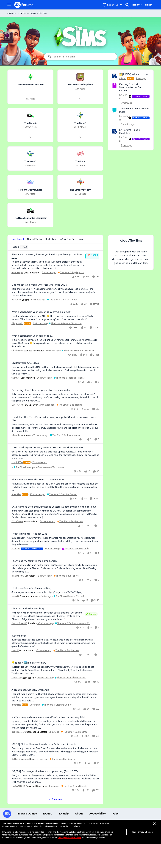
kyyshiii (15, 650)
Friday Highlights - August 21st (29, 533)
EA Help (64, 813)
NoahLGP (16, 677)
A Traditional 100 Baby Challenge (30, 689)
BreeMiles (16, 494)
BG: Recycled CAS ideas (25, 363)
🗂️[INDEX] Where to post (133, 74)
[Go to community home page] (23, 5)
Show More (57, 799)
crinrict (122, 78)
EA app (47, 813)
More (81, 239)
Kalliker (14, 759)
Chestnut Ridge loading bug (27, 608)
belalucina (16, 299)
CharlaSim (16, 350)
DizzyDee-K (17, 521)
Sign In (148, 4)
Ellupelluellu (17, 323)
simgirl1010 (17, 462)
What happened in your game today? (32, 335)
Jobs (115, 813)
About (79, 813)
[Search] (127, 5)
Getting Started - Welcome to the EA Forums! (130, 87)
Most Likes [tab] (50, 239)
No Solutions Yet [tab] (67, 239)
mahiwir (15, 575)
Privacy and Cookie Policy (69, 838)
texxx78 (15, 596)
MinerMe (15, 435)
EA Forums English (28, 13)
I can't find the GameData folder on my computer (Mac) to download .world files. (54, 419)
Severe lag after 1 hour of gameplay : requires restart (41, 390)
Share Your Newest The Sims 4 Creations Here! (37, 479)
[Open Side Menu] (9, 4)
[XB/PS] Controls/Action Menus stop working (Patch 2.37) (44, 771)
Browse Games (27, 813)
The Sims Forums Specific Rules (134, 110)
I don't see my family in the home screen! (34, 561)
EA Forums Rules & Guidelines (129, 131)
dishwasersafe (18, 731)
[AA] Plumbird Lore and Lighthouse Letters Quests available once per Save (54, 506)
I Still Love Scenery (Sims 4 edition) (31, 588)
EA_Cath (15, 548)
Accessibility (97, 813)
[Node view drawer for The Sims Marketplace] (80, 99)
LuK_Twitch (17, 404)
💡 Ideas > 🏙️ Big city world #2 (28, 662)
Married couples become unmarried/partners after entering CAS (48, 717)
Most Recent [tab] (17, 239)
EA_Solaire (123, 118)
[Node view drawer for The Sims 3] (80, 137)
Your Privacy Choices (142, 832)
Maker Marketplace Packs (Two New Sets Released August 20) (47, 447)
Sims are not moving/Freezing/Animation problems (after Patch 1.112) (47, 256)
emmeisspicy (18, 272)
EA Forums (12, 13)
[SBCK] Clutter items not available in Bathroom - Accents (44, 744)
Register (137, 4)
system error (18, 635)
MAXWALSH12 (18, 786)
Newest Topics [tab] (34, 239)
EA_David (123, 96)
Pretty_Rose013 (19, 623)
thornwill (15, 377)
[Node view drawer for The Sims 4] (30, 137)
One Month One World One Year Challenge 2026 (39, 284)
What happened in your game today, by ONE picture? (41, 312)
